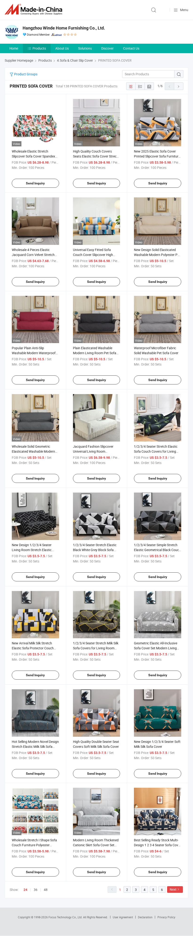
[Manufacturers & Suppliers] (34, 9)
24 (25, 890)
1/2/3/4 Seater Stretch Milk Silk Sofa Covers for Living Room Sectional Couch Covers (95, 648)
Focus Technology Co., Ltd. (65, 917)
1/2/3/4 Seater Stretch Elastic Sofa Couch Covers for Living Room (155, 451)
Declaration (145, 917)
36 (35, 889)
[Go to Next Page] (178, 86)
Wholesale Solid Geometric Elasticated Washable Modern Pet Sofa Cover (33, 451)
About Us (62, 48)
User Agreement (123, 917)
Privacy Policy (166, 917)
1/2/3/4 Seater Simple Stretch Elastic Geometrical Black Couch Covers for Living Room (157, 550)
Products (39, 48)
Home (13, 48)
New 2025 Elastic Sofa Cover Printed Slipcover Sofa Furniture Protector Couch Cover (157, 156)
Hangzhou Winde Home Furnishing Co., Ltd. (64, 28)
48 (46, 889)
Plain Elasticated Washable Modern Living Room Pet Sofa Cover (94, 353)
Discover (107, 48)
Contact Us (131, 48)
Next (173, 889)
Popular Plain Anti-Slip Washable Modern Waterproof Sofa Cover (34, 353)
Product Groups (25, 74)
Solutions (85, 48)
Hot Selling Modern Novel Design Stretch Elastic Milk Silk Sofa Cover (35, 746)
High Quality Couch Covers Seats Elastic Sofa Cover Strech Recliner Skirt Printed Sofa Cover (96, 156)
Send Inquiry (35, 183)
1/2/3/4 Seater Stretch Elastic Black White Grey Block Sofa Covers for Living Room (95, 550)
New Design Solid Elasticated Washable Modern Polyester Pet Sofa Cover (157, 254)
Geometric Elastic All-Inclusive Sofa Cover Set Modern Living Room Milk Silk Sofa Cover (155, 648)
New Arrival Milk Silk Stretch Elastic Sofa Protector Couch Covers (33, 648)
